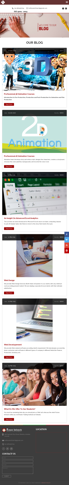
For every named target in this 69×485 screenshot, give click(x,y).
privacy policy (46, 482)
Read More (9, 104)
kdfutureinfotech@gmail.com (38, 8)
